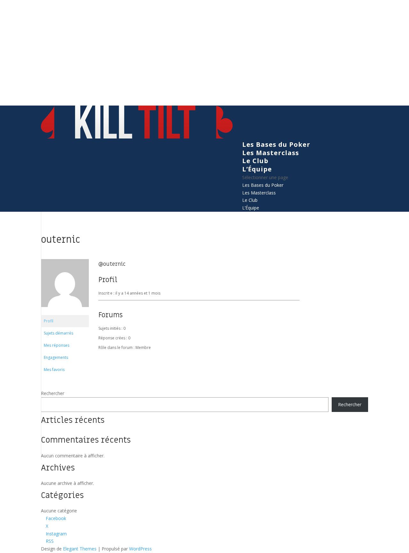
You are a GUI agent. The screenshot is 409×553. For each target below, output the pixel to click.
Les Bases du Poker (276, 144)
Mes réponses (56, 345)
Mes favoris (54, 369)
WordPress (140, 549)
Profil (48, 321)
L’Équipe (257, 169)
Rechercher (52, 393)
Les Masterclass (270, 152)
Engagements (56, 357)
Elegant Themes (79, 549)
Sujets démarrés (58, 333)
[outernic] (65, 312)
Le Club (255, 160)
